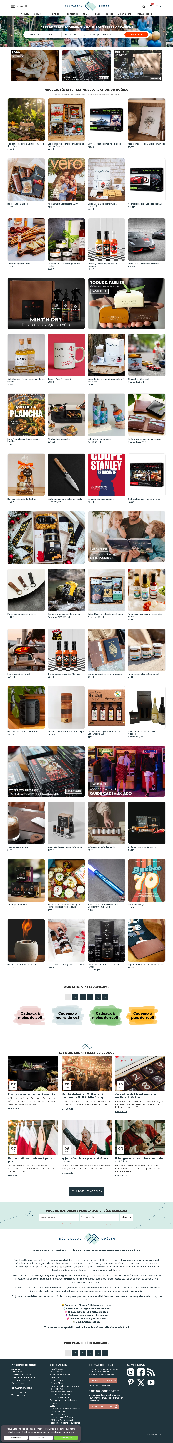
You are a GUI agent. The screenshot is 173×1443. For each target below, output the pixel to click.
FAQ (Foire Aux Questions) (61, 1420)
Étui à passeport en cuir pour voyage (105, 674)
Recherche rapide (58, 1389)
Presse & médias (18, 1383)
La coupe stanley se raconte (101, 499)
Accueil (25, 14)
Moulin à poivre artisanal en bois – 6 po (66, 731)
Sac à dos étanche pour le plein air (64, 614)
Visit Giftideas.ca (18, 1392)
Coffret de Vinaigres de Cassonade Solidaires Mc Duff (104, 732)
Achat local (124, 14)
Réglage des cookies (20, 1380)
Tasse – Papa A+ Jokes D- (60, 379)
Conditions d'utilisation (21, 1375)
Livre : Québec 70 (136, 904)
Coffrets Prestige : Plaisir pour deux (104, 144)
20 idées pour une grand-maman (88, 1318)
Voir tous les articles (86, 1191)
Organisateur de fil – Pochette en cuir (145, 964)
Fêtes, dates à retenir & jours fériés (65, 1423)
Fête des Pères (56, 1380)
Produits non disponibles (61, 1392)
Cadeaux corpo (144, 14)
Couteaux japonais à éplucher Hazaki (65, 499)
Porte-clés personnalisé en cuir (22, 614)
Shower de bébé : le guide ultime (64, 1386)
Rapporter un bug (58, 1411)
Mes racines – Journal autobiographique (146, 144)
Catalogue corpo (102, 1406)
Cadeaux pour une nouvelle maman (88, 1315)
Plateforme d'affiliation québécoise (65, 1409)
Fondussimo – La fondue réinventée (31, 1094)
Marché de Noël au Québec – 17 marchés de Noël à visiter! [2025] (83, 1096)
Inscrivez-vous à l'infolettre (61, 1417)
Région (86, 14)
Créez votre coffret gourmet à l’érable (66, 964)
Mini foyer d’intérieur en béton (21, 964)
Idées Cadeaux (56, 1369)
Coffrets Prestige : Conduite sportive (145, 204)
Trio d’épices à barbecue (18, 904)
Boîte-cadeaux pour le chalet (142, 847)
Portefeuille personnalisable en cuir (145, 439)
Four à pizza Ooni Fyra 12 (18, 674)
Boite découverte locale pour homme (106, 614)
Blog (98, 14)
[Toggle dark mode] (26, 6)
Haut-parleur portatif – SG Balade (23, 731)
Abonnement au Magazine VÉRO (63, 204)
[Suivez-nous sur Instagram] (130, 1371)
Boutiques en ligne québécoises (64, 1400)
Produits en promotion (60, 1394)
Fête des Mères (57, 1383)
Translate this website (20, 1395)
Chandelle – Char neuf (138, 379)
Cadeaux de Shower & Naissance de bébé (88, 1305)
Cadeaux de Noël (57, 1372)
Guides (55, 14)
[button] (158, 6)
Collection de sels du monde (101, 847)
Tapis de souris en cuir (17, 847)
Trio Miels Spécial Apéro (18, 263)
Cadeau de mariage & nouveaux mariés (88, 1308)
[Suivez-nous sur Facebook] (141, 1371)
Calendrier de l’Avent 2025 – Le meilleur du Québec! (135, 1096)
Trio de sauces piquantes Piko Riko (64, 674)
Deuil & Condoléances (88, 1322)
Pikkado (53, 1403)
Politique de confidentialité (23, 1377)
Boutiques (72, 14)
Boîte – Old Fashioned (17, 204)
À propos (15, 1369)
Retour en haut (152, 1435)
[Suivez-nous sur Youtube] (151, 1382)
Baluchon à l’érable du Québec (21, 499)
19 (97, 997)
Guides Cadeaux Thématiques (63, 1397)
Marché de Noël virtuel (60, 1375)
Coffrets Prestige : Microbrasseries (144, 499)
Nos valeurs (16, 1372)
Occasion (39, 14)
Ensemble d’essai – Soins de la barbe (65, 847)
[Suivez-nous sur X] (141, 1382)
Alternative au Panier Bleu (99, 1386)
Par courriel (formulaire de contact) (104, 1369)
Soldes (109, 14)
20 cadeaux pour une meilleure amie (88, 1312)
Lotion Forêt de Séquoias (100, 439)
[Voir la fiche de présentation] (26, 119)
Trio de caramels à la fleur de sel (143, 674)
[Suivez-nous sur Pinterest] (130, 1382)
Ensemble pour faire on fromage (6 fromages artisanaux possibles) (64, 905)
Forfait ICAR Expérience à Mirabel (143, 263)
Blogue (53, 1406)
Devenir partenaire (103, 1380)
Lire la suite (14, 1108)
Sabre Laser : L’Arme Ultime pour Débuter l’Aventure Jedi (103, 905)
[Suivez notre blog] (151, 1371)
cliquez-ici (107, 1372)
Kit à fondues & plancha (59, 439)
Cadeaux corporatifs (59, 1414)
